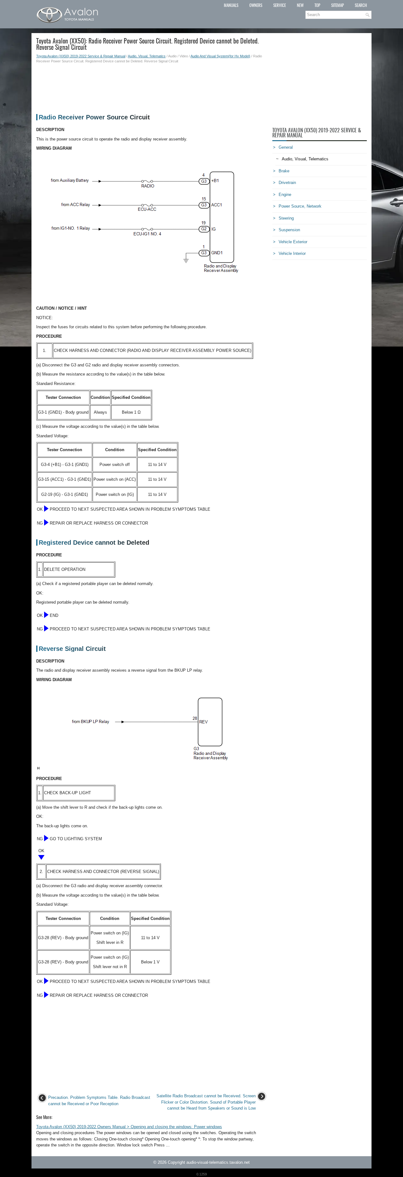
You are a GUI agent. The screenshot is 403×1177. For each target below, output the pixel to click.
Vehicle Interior (292, 253)
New (300, 5)
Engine (285, 194)
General (286, 147)
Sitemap (337, 5)
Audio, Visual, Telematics (147, 56)
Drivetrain (287, 182)
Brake (284, 171)
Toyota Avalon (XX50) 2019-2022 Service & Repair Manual (80, 56)
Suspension (289, 229)
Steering (286, 218)
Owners (255, 5)
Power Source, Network (300, 206)
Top (317, 5)
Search (361, 5)
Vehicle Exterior (293, 241)
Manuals (231, 5)
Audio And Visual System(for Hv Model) (220, 56)
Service (279, 5)
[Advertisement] (152, 86)
